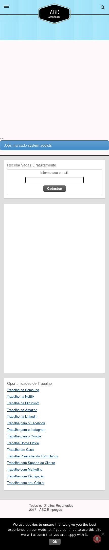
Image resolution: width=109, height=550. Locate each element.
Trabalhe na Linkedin (22, 416)
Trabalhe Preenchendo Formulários (32, 456)
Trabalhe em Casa (20, 449)
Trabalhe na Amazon (22, 409)
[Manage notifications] (97, 539)
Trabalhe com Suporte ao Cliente (31, 462)
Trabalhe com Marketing (24, 469)
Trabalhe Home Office (23, 442)
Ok (54, 541)
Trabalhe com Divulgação (25, 476)
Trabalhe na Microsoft (23, 402)
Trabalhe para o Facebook (26, 422)
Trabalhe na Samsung (23, 389)
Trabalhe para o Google (24, 436)
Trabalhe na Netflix (20, 396)
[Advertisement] (54, 97)
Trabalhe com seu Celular (25, 482)
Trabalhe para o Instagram (26, 429)
